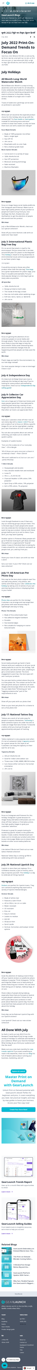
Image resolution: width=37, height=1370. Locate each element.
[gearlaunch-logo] (7, 3)
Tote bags (29, 269)
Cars (3, 401)
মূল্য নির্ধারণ (22, 1319)
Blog (3, 1319)
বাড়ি (3, 11)
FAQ (21, 1350)
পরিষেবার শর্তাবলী (5, 1342)
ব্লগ (7, 11)
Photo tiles (6, 600)
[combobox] (29, 1368)
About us (22, 1340)
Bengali (29, 1368)
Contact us (23, 1342)
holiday (8, 255)
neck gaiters (30, 119)
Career (22, 1352)
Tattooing (28, 720)
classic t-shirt (22, 422)
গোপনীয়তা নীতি (5, 1340)
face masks (18, 119)
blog (30, 1053)
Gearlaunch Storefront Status (27, 1346)
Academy (4, 1321)
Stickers (5, 885)
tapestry (26, 741)
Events (4, 1324)
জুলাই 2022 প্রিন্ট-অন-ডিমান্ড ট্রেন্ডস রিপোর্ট (20, 11)
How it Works (6, 1327)
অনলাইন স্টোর (23, 1321)
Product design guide (8, 1329)
